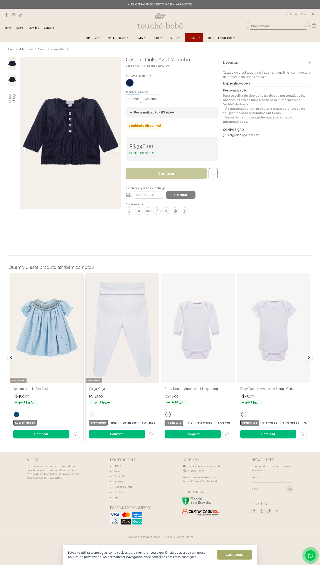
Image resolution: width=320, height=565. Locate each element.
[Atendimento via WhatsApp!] (310, 555)
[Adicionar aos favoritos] (75, 434)
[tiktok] (20, 15)
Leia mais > (55, 477)
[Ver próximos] (308, 357)
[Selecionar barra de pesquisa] (305, 26)
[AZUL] (16, 414)
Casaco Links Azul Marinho (54, 49)
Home (10, 49)
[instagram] (13, 15)
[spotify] (276, 511)
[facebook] (6, 15)
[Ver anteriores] (12, 357)
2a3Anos (133, 99)
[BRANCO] (92, 414)
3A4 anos (150, 99)
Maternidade (26, 49)
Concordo (234, 555)
